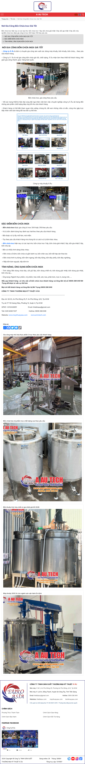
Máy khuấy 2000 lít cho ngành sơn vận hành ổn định (22, 593)
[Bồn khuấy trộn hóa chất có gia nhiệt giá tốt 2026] (42, 548)
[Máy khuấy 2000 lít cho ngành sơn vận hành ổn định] (42, 634)
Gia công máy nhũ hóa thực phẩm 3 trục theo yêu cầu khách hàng (27, 335)
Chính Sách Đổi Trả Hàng (51, 717)
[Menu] (2, 14)
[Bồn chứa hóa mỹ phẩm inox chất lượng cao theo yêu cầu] (42, 462)
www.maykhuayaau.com (18, 315)
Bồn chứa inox (8, 243)
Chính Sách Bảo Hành (9, 717)
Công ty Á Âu (8, 51)
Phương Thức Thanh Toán (10, 712)
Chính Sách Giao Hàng (50, 712)
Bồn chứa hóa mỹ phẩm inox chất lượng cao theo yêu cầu (24, 421)
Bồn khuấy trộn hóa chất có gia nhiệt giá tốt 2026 (21, 507)
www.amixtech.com (38, 315)
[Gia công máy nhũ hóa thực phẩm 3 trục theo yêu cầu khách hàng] (42, 376)
